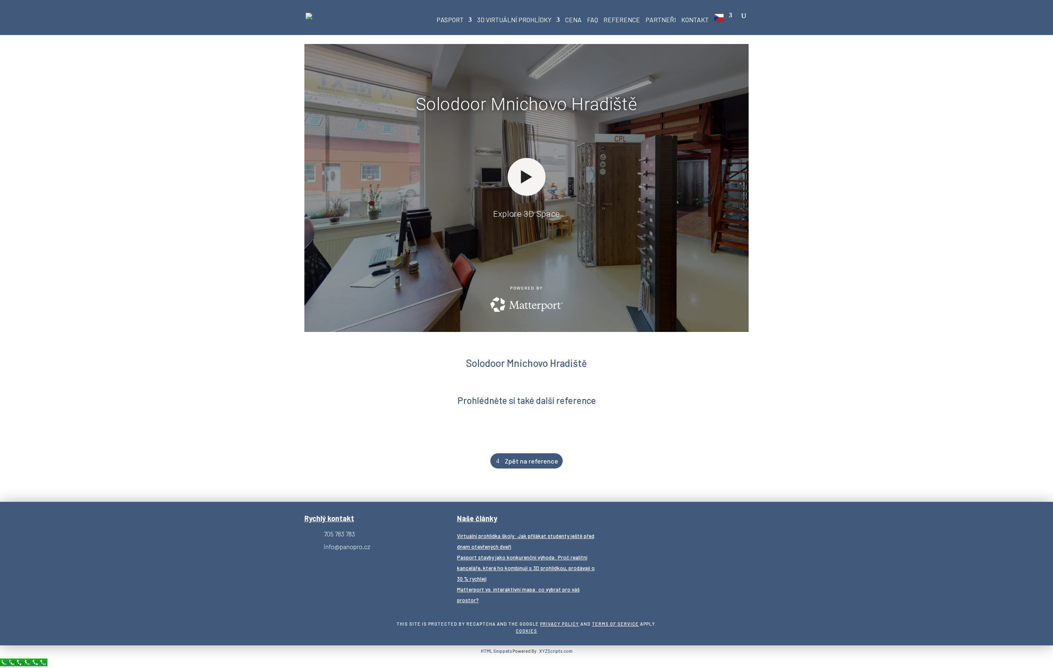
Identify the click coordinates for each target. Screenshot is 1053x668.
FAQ (592, 20)
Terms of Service (615, 623)
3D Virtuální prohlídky (514, 20)
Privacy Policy (559, 623)
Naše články (477, 518)
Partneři (660, 20)
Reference (621, 20)
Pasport (450, 20)
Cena (573, 20)
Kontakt (695, 20)
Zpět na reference (531, 461)
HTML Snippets (496, 651)
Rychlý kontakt (329, 518)
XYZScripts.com (556, 651)
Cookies (526, 630)
